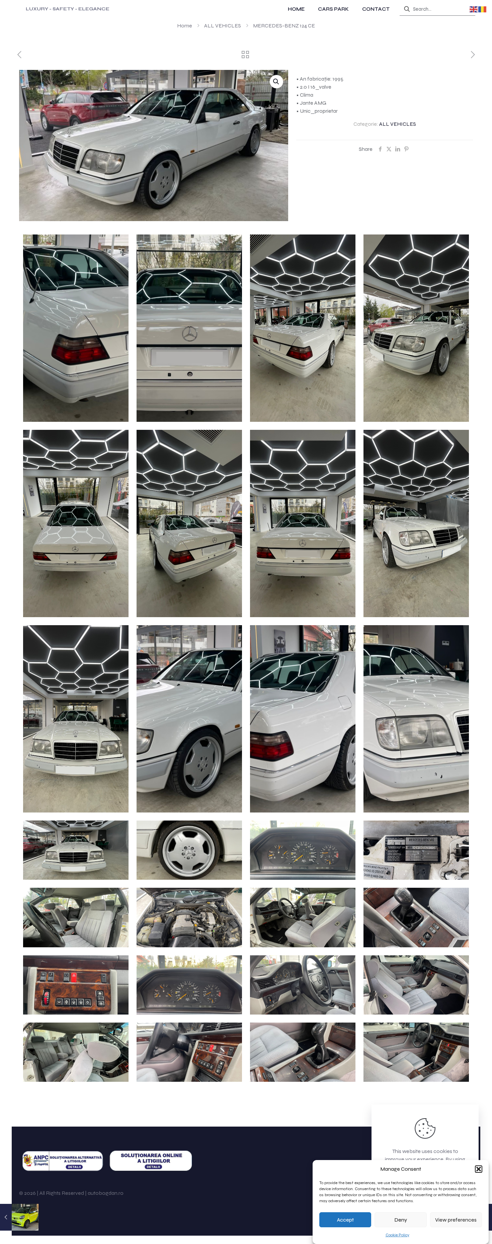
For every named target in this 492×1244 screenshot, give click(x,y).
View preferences (456, 1220)
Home (184, 25)
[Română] (482, 9)
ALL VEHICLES (222, 25)
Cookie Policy (397, 1235)
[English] (474, 9)
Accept (345, 1220)
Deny (401, 1220)
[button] (478, 1169)
